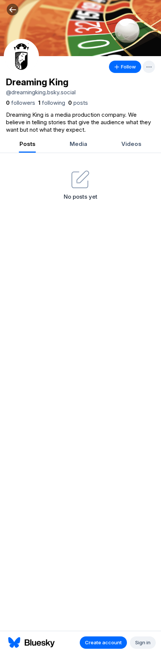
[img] (80, 28)
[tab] (27, 145)
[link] (20, 103)
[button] (12, 9)
